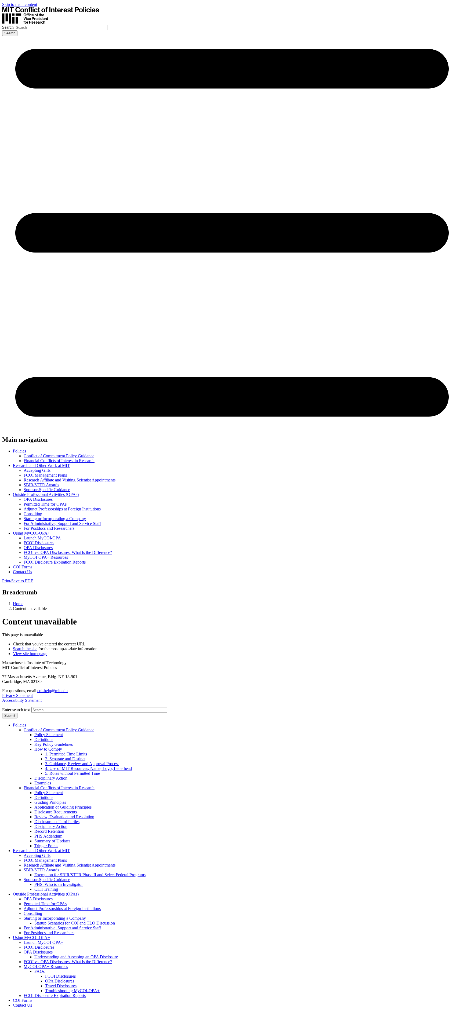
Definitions (43, 739)
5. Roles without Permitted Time (72, 773)
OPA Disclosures (38, 499)
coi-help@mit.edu (52, 690)
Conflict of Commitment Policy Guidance (59, 456)
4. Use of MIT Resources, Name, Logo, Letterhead (88, 768)
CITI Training (46, 889)
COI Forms (22, 567)
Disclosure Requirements (55, 812)
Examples (42, 783)
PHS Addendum (48, 836)
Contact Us (22, 571)
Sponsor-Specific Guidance (47, 489)
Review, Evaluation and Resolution (64, 816)
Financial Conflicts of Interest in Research (59, 460)
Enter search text (16, 709)
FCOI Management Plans (45, 475)
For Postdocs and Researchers (49, 528)
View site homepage (30, 653)
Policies (19, 451)
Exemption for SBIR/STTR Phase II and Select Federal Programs (90, 874)
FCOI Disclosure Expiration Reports (55, 562)
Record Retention (49, 831)
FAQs (39, 971)
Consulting (33, 514)
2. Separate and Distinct (65, 759)
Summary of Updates (52, 841)
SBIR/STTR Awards (41, 485)
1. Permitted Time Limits (66, 754)
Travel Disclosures (61, 986)
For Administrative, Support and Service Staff (62, 523)
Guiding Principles (50, 802)
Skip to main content (19, 4)
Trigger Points (46, 845)
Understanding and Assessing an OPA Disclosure (76, 957)
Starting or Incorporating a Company (55, 518)
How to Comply (48, 749)
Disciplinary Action (50, 778)
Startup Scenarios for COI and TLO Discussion (74, 923)
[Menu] (232, 428)
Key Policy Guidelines (53, 744)
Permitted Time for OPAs (45, 504)
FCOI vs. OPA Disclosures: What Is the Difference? (68, 552)
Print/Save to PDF (17, 581)
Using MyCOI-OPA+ (31, 533)
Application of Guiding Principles (63, 807)
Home (18, 603)
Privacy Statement (17, 695)
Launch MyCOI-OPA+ (43, 538)
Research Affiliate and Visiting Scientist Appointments (69, 480)
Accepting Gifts (37, 470)
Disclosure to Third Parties (56, 821)
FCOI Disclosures (39, 542)
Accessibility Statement (22, 700)
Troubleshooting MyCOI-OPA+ (72, 990)
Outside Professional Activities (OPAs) (46, 494)
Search (8, 27)
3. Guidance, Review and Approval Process (82, 763)
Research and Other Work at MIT (41, 465)
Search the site (25, 648)
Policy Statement (48, 734)
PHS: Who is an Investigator (58, 884)
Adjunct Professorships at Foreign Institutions (62, 509)
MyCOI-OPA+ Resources (46, 557)
